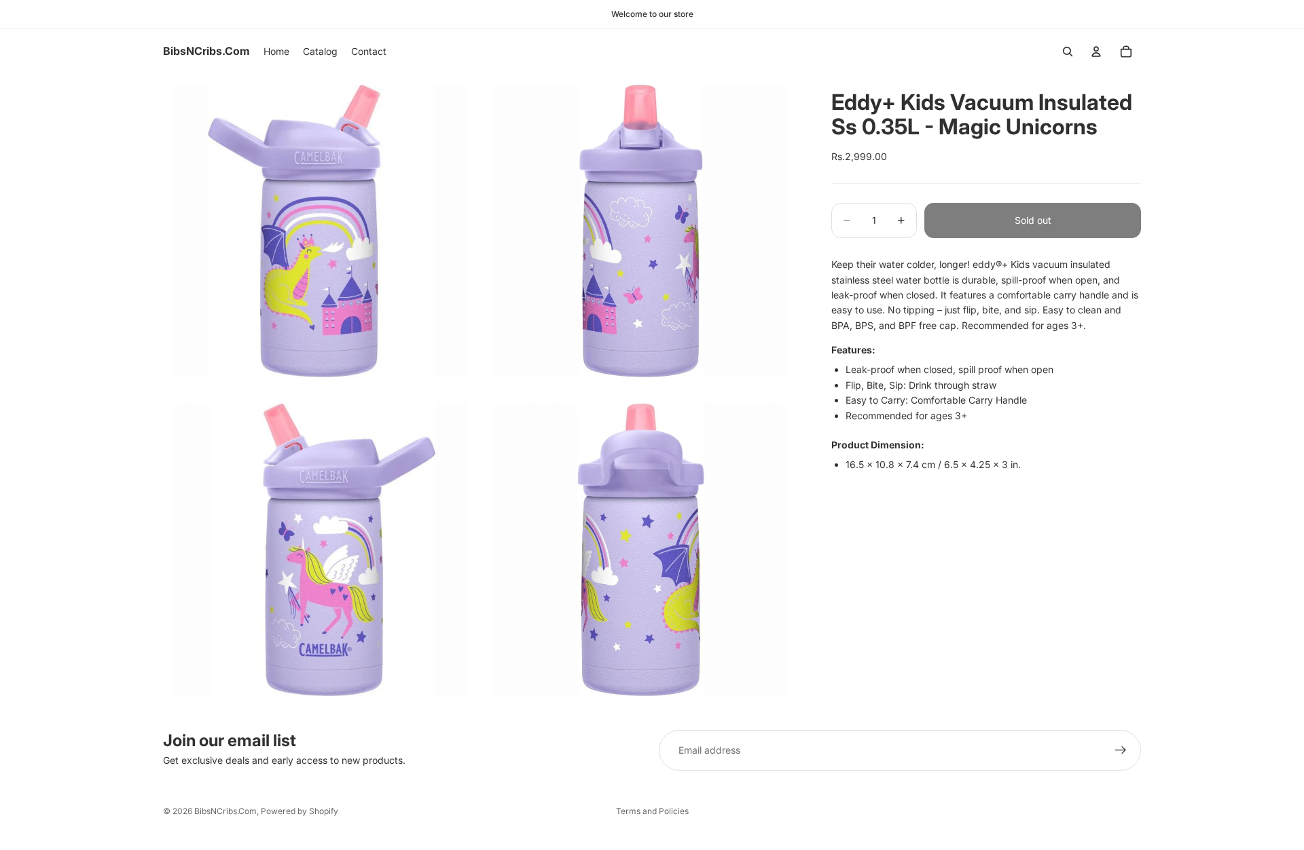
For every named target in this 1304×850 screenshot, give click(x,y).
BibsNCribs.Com (225, 811)
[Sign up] (1120, 750)
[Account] (1096, 51)
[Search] (1068, 51)
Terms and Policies (652, 811)
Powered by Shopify (299, 811)
